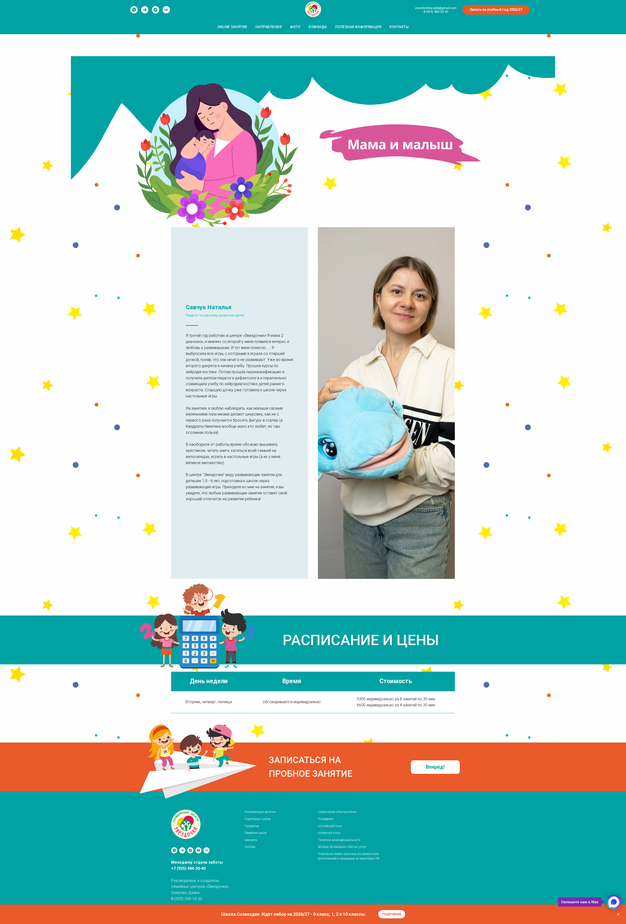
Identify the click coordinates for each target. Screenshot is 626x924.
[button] (435, 767)
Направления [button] (269, 27)
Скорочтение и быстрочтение (337, 812)
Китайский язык (329, 833)
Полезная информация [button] (358, 27)
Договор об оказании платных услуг (342, 847)
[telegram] (144, 12)
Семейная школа (256, 833)
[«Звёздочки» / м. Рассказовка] (206, 850)
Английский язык (330, 826)
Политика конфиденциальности (339, 840)
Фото (295, 27)
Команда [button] (318, 27)
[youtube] (198, 850)
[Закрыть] (618, 914)
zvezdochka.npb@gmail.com (436, 8)
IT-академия (326, 819)
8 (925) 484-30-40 (436, 11)
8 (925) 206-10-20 (186, 898)
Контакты (399, 27)
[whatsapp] (134, 12)
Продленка (252, 826)
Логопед (250, 847)
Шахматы (251, 840)
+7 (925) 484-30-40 (188, 868)
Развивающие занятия (260, 812)
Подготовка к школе (258, 819)
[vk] (166, 12)
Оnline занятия (232, 27)
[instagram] (155, 12)
